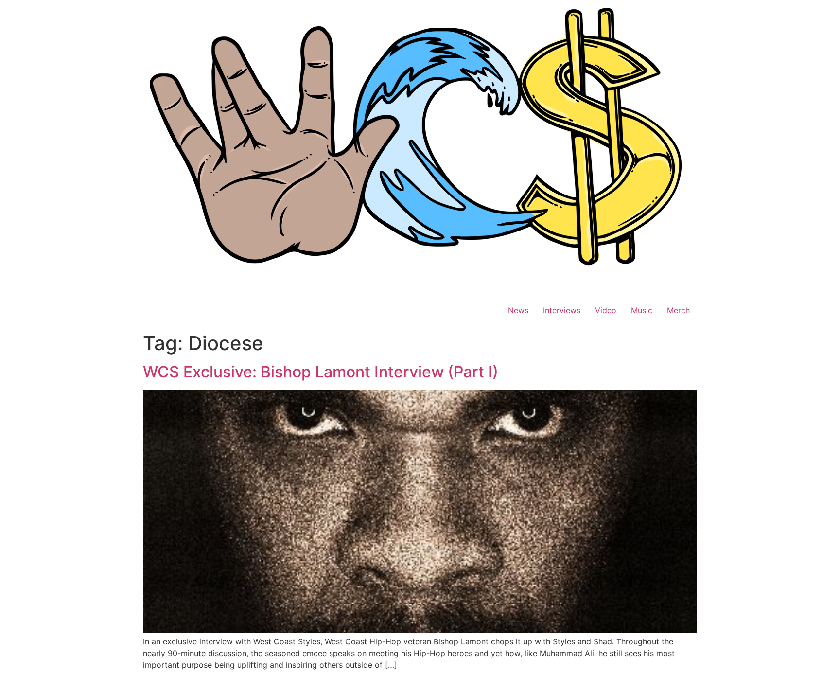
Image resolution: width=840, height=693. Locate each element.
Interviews (561, 310)
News (518, 310)
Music (641, 310)
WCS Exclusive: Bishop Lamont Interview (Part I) (320, 371)
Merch (678, 310)
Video (605, 310)
